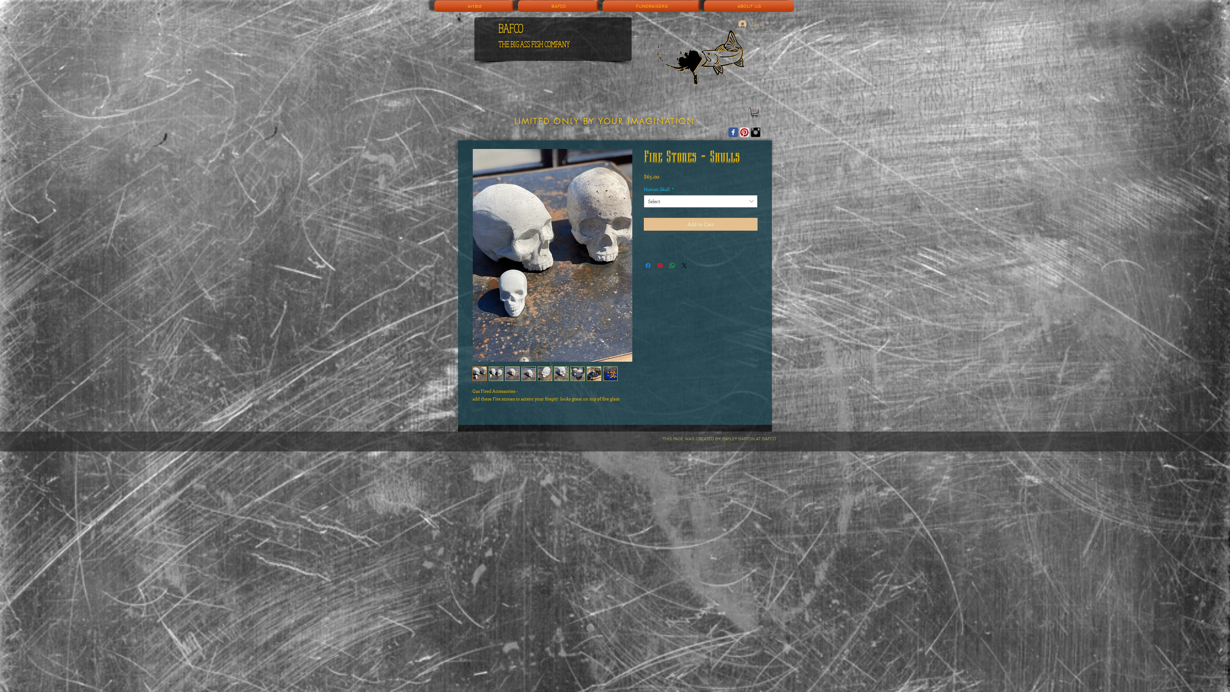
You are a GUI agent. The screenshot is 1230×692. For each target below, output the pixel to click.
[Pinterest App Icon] (744, 132)
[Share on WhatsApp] (672, 265)
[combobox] (701, 201)
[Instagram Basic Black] (755, 132)
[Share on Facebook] (648, 265)
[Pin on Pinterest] (660, 265)
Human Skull (659, 189)
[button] (754, 112)
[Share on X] (684, 265)
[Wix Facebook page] (733, 132)
